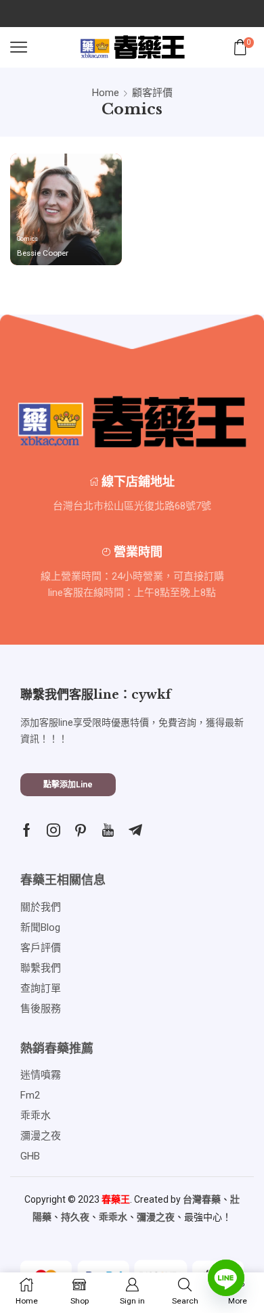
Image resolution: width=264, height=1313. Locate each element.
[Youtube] (108, 830)
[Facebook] (26, 830)
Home (105, 93)
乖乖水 (113, 1217)
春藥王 (116, 1199)
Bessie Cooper (42, 253)
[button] (68, 784)
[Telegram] (135, 830)
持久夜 (75, 1217)
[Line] (226, 1278)
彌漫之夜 (156, 1217)
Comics (27, 238)
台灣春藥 (202, 1199)
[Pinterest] (80, 830)
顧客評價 (152, 93)
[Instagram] (53, 830)
